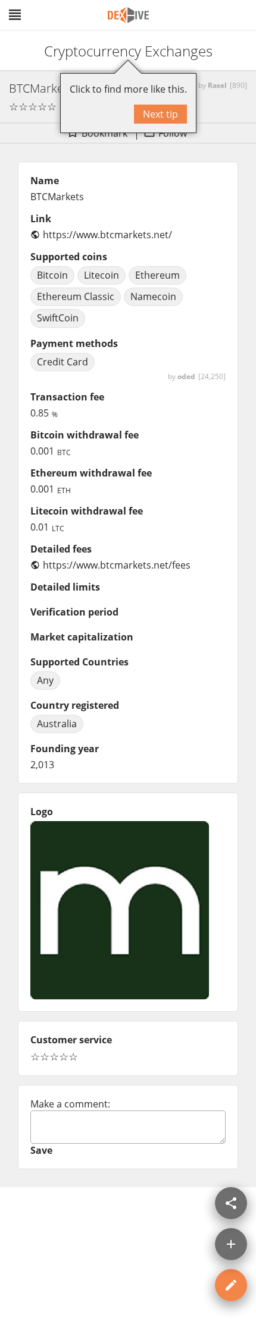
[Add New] (231, 1244)
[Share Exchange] (231, 1203)
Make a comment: (70, 1103)
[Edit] (231, 1285)
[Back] (19, 50)
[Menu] (15, 15)
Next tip (160, 114)
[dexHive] (128, 15)
